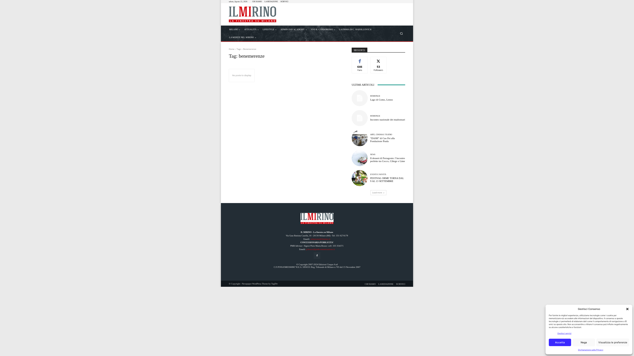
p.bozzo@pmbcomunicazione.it (320, 249)
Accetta (560, 342)
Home (231, 49)
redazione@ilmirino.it (320, 239)
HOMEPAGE (375, 96)
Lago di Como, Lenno (381, 99)
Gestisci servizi (564, 333)
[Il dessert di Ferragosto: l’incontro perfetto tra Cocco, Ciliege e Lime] (360, 158)
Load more (377, 192)
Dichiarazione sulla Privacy (590, 350)
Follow (378, 59)
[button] (627, 309)
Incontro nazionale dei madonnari (387, 119)
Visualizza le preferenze (612, 342)
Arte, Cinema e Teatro (381, 134)
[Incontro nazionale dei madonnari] (360, 118)
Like (360, 59)
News (372, 154)
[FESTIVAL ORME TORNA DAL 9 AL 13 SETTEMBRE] (360, 178)
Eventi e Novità (378, 174)
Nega (584, 342)
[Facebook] (317, 255)
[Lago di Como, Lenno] (360, 98)
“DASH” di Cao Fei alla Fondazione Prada (382, 140)
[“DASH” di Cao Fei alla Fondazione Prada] (360, 138)
